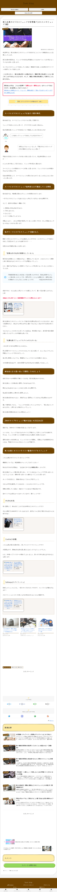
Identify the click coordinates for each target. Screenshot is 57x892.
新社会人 (21, 667)
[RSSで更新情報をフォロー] (48, 716)
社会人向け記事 (7, 667)
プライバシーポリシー (28, 885)
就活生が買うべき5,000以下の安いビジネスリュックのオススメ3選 (45, 630)
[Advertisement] (28, 653)
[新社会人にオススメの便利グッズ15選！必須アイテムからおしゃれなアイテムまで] (28, 622)
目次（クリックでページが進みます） (28, 101)
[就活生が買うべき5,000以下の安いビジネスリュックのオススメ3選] (46, 622)
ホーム (14, 887)
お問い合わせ (10, 885)
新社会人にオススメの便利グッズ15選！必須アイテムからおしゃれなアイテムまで (28, 630)
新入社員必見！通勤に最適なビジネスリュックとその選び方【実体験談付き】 (10, 630)
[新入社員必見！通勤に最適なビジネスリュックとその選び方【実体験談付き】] (11, 622)
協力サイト (42, 887)
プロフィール (47, 885)
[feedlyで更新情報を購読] (35, 716)
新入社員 (15, 667)
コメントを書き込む (29, 865)
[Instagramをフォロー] (22, 716)
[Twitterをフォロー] (9, 716)
